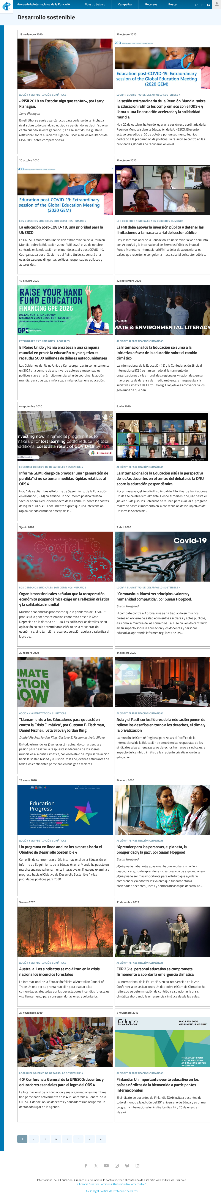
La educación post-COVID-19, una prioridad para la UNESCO (65, 212)
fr (202, 4)
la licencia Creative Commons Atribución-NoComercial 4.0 (111, 1184)
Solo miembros (216, 4)
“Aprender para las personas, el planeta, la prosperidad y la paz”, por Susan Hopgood (162, 833)
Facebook (85, 1165)
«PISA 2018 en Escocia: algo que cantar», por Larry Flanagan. (65, 87)
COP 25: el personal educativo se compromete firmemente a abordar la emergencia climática (162, 949)
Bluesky (127, 1165)
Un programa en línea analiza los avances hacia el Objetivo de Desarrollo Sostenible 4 (65, 830)
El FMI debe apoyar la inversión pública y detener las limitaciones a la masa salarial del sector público (162, 207)
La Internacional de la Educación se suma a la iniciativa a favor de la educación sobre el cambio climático (162, 335)
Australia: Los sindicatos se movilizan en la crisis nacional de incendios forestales (65, 949)
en (196, 4)
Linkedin (137, 1165)
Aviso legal (92, 1191)
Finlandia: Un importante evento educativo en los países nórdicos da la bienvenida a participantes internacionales (162, 1062)
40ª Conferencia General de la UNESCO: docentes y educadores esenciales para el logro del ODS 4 (65, 1059)
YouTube (106, 1165)
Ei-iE (6, 7)
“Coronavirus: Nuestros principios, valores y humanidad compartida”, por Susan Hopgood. (162, 580)
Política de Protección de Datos (118, 1191)
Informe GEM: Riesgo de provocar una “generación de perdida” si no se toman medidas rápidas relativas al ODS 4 (65, 458)
